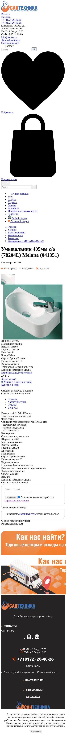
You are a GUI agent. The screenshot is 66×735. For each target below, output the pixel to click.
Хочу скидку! (8, 379)
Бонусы (12, 205)
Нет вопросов (10, 268)
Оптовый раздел (10, 43)
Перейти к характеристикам (16, 372)
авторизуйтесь (27, 513)
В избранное (27, 268)
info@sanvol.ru (9, 37)
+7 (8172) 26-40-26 (11, 19)
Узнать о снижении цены (17, 382)
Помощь (5, 17)
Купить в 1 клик (10, 384)
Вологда (5, 14)
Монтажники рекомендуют (22, 211)
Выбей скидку (19, 218)
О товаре (12, 399)
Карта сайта (33, 696)
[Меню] (5, 183)
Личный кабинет (10, 40)
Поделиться (44, 268)
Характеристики (17, 402)
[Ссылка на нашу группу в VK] (37, 638)
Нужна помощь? (20, 193)
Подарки (12, 202)
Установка (13, 208)
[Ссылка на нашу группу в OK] (29, 638)
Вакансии (13, 214)
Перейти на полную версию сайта (33, 616)
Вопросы (13, 407)
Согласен (36, 732)
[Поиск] (34, 49)
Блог (10, 196)
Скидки (12, 199)
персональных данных (17, 500)
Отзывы (12, 404)
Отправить (11, 497)
